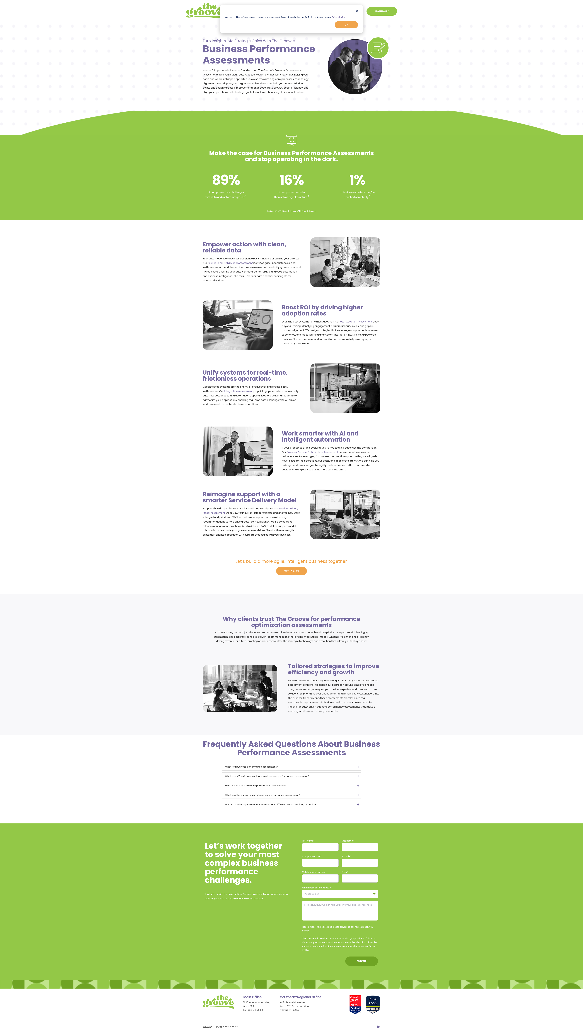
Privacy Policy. (338, 17)
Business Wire (272, 211)
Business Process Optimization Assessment (312, 452)
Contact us (291, 570)
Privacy (207, 1026)
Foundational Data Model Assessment (230, 263)
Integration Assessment (238, 391)
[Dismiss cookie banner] (357, 11)
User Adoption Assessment (356, 321)
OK (346, 24)
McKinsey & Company (288, 211)
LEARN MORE (382, 11)
